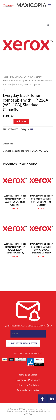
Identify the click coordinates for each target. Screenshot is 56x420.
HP (11, 81)
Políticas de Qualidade (28, 385)
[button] (48, 25)
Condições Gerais (28, 375)
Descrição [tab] (8, 144)
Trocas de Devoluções (28, 390)
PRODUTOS (16, 77)
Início (5, 77)
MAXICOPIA (31, 5)
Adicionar (21, 121)
